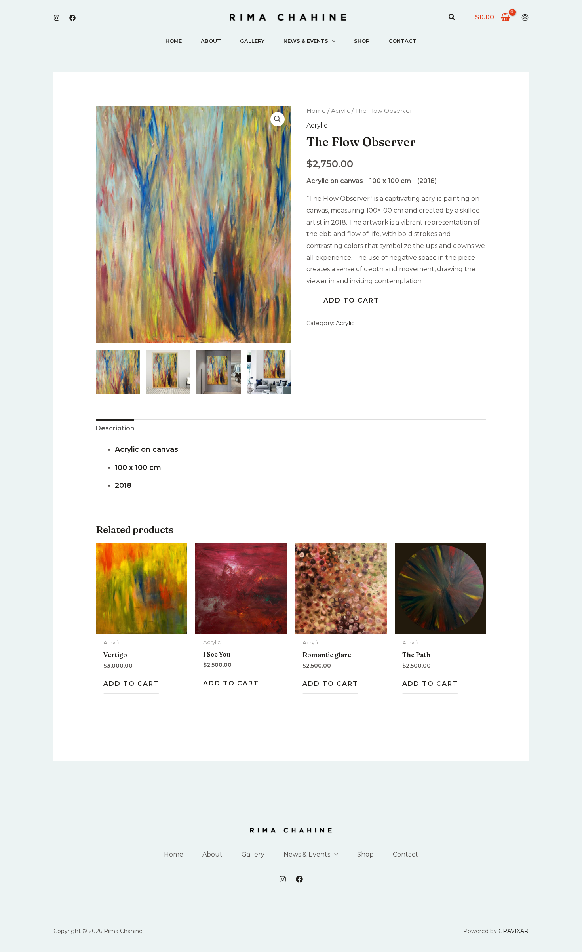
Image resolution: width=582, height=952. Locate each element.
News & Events (305, 41)
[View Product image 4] (269, 372)
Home (173, 41)
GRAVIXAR (513, 931)
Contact (402, 41)
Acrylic (340, 110)
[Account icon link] (525, 17)
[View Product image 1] (118, 372)
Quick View (142, 627)
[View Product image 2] (168, 372)
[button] (452, 17)
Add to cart (351, 300)
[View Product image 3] (218, 372)
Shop (361, 41)
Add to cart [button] (131, 683)
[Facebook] (72, 18)
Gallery (252, 41)
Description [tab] (115, 428)
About (211, 41)
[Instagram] (56, 18)
